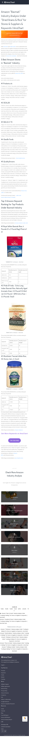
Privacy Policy (4, 690)
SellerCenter (13, 46)
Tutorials (3, 711)
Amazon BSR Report (5, 717)
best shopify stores (20, 158)
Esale (2, 728)
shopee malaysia (19, 430)
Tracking (3, 679)
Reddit (6, 609)
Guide (2, 708)
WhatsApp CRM (4, 724)
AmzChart (5, 46)
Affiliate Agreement (5, 686)
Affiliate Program (5, 684)
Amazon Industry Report (6, 719)
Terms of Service (5, 693)
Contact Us (3, 695)
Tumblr (11, 609)
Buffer (19, 609)
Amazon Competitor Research (8, 703)
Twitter (2, 609)
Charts (2, 675)
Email (15, 609)
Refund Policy (4, 688)
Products (3, 670)
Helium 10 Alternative (6, 699)
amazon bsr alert (19, 73)
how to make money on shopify (8, 197)
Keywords (3, 672)
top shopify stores (19, 458)
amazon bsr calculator (11, 56)
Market (2, 677)
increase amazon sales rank (21, 223)
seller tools (18, 195)
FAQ (2, 697)
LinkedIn (24, 609)
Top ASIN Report (4, 715)
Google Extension (5, 701)
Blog (2, 713)
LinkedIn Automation (5, 726)
